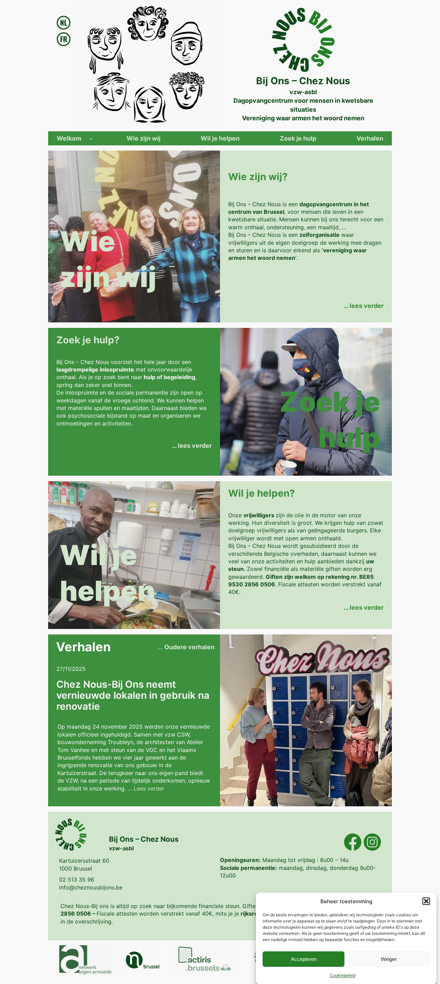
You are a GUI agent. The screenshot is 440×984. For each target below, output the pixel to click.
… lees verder (364, 305)
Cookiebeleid (342, 975)
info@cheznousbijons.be (90, 887)
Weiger (389, 959)
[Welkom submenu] (91, 138)
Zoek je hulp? (88, 340)
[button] (426, 901)
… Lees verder (146, 788)
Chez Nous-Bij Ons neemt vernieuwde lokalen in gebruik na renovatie (132, 695)
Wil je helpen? (261, 493)
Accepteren (304, 959)
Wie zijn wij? (258, 177)
